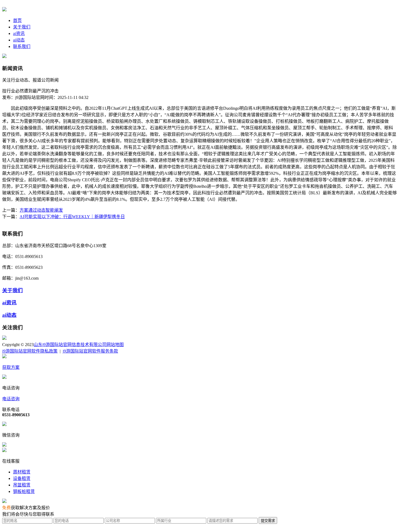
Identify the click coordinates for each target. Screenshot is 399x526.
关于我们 (21, 27)
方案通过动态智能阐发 (41, 210)
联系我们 (21, 46)
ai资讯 (19, 33)
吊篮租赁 (21, 485)
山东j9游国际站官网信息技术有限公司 (70, 344)
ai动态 (19, 40)
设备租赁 (21, 478)
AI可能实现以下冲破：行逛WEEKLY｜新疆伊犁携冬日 (72, 216)
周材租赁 (21, 472)
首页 (17, 20)
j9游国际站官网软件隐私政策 (30, 351)
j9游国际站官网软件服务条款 (90, 351)
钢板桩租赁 (24, 491)
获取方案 (11, 367)
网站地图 (115, 344)
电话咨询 (11, 398)
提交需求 (268, 521)
